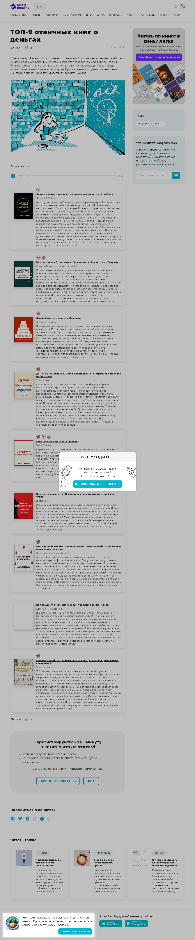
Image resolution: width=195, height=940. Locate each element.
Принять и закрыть (75, 931)
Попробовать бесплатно (97, 484)
